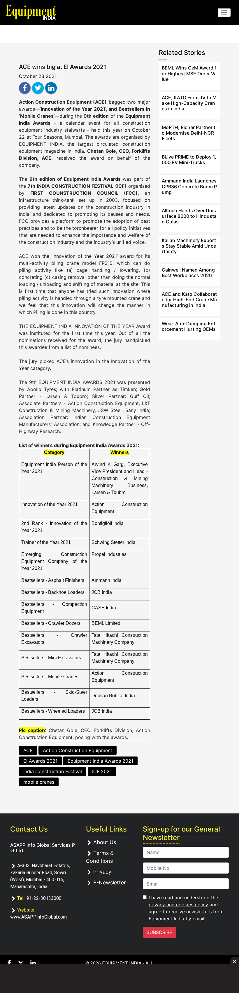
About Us (104, 842)
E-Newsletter (109, 882)
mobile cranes (38, 782)
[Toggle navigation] (224, 12)
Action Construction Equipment (77, 750)
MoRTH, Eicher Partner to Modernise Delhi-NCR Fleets (188, 132)
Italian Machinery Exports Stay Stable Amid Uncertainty (189, 245)
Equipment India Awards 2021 (100, 761)
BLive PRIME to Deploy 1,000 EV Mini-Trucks (189, 159)
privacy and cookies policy (178, 904)
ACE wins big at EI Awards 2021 (62, 66)
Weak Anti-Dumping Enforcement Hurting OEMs (189, 326)
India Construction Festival (52, 771)
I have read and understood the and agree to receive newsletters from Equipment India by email (186, 908)
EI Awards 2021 (40, 761)
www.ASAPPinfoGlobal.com (38, 917)
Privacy (102, 872)
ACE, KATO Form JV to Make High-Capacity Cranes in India (189, 103)
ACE (28, 750)
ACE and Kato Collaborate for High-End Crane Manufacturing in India (189, 299)
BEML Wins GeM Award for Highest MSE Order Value (189, 73)
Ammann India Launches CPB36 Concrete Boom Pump (189, 186)
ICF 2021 (102, 771)
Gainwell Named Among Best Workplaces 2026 (188, 272)
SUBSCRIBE (159, 932)
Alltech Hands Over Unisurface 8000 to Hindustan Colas (189, 216)
